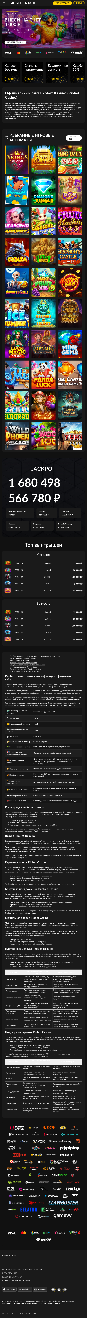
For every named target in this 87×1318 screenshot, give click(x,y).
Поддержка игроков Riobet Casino (25, 671)
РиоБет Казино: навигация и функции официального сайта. (36, 656)
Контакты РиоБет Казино (17, 1281)
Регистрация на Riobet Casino (23, 658)
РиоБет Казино (22, 3)
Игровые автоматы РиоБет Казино (22, 1270)
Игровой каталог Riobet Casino (23, 663)
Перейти (11, 79)
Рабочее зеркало (12, 1277)
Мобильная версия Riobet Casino (24, 667)
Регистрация (62, 3)
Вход (79, 3)
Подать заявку (15, 42)
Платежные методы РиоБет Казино (25, 669)
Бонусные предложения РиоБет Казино (27, 665)
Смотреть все (74, 138)
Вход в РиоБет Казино (19, 660)
